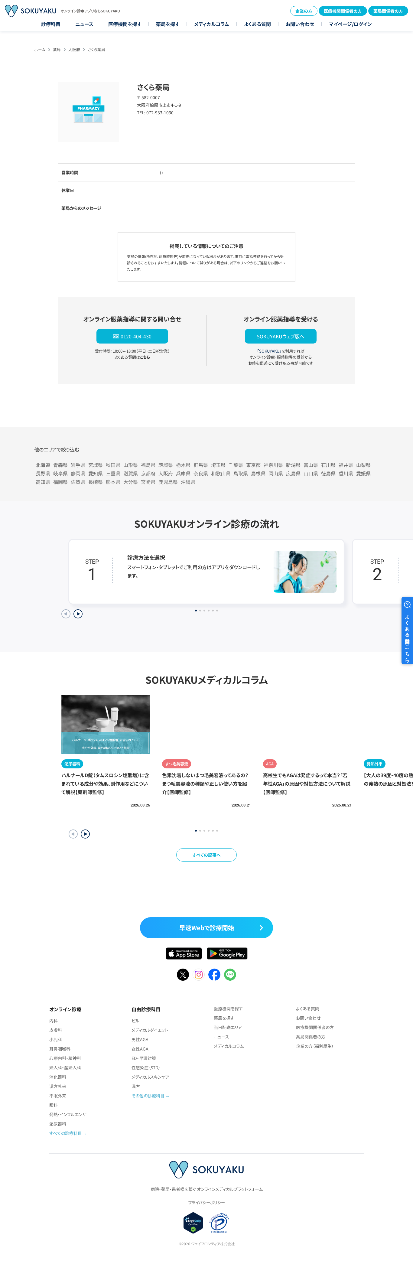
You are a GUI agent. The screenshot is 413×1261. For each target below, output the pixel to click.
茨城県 (165, 464)
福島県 (148, 464)
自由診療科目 (146, 1009)
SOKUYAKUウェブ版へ (280, 336)
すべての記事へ (207, 855)
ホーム (39, 49)
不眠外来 (57, 1096)
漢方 (136, 1086)
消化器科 (57, 1077)
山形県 (130, 464)
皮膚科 (55, 1030)
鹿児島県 (168, 481)
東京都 (253, 464)
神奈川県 (273, 464)
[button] (85, 834)
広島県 (293, 473)
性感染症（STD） (146, 1067)
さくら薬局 (96, 49)
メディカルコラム (211, 23)
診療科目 (50, 23)
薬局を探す (167, 23)
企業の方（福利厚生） (315, 1046)
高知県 (43, 481)
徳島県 (328, 473)
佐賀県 (78, 481)
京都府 (148, 473)
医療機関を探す (124, 23)
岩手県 (78, 464)
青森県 (60, 464)
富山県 (311, 464)
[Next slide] (78, 613)
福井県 (346, 464)
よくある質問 (257, 23)
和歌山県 (220, 473)
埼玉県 (218, 464)
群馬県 (200, 464)
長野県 (43, 473)
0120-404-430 (136, 336)
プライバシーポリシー (206, 1202)
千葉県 (236, 464)
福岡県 (60, 481)
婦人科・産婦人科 (65, 1067)
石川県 (328, 464)
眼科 (53, 1105)
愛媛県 (363, 473)
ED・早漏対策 (144, 1058)
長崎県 (95, 481)
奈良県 (200, 473)
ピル (135, 1021)
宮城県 (95, 464)
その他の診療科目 (148, 1096)
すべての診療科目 (65, 1133)
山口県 (311, 473)
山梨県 (363, 464)
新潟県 (293, 464)
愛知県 (95, 473)
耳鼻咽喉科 (59, 1049)
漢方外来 (57, 1086)
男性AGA (140, 1039)
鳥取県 (240, 473)
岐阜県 (60, 473)
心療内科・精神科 (65, 1058)
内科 (53, 1021)
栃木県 (183, 464)
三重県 (113, 473)
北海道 (43, 464)
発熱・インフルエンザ (67, 1114)
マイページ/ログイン (350, 23)
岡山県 (275, 473)
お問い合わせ (300, 23)
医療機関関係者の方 (343, 11)
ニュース (84, 23)
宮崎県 (148, 481)
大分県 (130, 481)
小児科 (55, 1039)
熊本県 (113, 481)
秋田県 (113, 464)
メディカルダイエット (150, 1030)
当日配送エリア (228, 1027)
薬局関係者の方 (388, 11)
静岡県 (78, 473)
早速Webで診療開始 (206, 927)
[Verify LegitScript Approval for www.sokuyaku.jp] (193, 1223)
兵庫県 (183, 473)
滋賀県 (130, 473)
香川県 (346, 473)
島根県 (258, 473)
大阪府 (74, 49)
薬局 (57, 49)
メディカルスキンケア (150, 1077)
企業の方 (303, 11)
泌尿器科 (57, 1124)
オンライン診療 (65, 1009)
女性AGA (140, 1049)
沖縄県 (188, 481)
